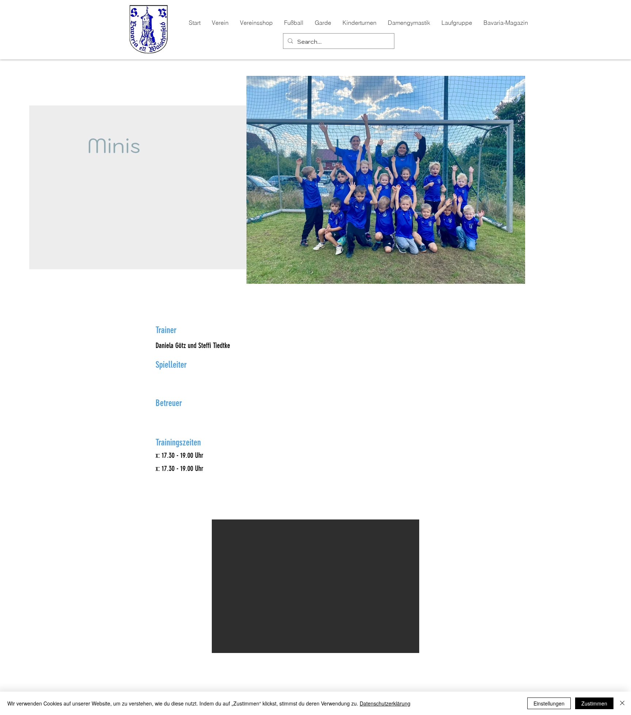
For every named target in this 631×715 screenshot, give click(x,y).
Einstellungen (549, 703)
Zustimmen (594, 703)
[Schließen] (622, 703)
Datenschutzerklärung (385, 703)
